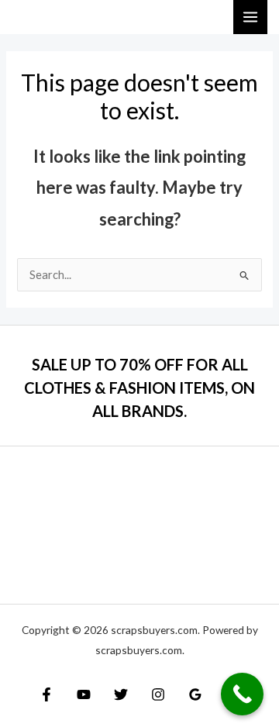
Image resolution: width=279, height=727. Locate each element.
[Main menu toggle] (250, 17)
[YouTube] (84, 694)
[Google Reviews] (195, 694)
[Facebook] (46, 694)
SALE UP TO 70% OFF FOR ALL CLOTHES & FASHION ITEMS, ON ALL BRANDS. (139, 387)
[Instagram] (158, 694)
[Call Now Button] (242, 694)
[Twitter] (121, 694)
